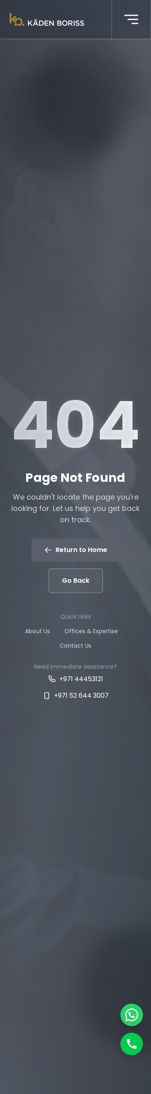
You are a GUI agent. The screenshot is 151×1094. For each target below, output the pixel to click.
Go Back (75, 580)
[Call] (131, 1044)
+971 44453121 (81, 679)
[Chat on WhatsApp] (131, 1015)
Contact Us (75, 646)
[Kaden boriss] (47, 19)
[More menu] (131, 19)
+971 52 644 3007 (81, 695)
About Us (37, 631)
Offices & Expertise (91, 631)
